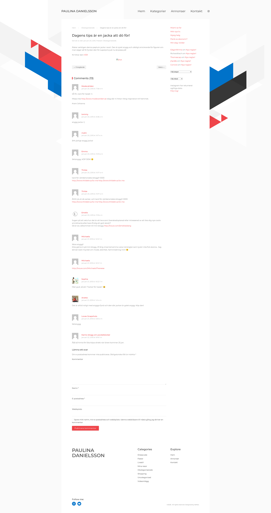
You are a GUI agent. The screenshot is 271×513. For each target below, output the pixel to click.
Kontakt (196, 11)
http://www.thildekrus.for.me (85, 181)
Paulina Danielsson (79, 11)
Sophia (85, 279)
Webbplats (77, 409)
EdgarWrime (176, 50)
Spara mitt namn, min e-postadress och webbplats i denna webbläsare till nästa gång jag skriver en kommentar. (117, 421)
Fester (140, 459)
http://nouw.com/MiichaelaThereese (88, 268)
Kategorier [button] (158, 11)
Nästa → (161, 67)
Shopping (142, 474)
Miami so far (175, 28)
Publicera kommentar (85, 428)
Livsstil (141, 462)
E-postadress (78, 399)
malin (84, 133)
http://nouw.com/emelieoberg (117, 226)
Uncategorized (144, 477)
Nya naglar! (191, 50)
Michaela (86, 236)
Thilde (84, 170)
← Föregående (79, 67)
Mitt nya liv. (175, 31)
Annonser (178, 11)
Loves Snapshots (89, 316)
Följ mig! (174, 91)
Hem (141, 11)
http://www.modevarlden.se (93, 99)
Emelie (85, 213)
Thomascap (175, 57)
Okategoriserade (109, 41)
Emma (85, 151)
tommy (85, 114)
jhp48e (173, 61)
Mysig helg (175, 35)
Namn (75, 388)
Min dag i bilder (177, 43)
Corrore (173, 65)
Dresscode (142, 455)
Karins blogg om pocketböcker (96, 335)
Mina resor (142, 466)
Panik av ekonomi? (178, 39)
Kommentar (77, 359)
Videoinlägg (143, 481)
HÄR (86, 55)
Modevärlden (88, 86)
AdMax (196, 504)
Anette (85, 298)
